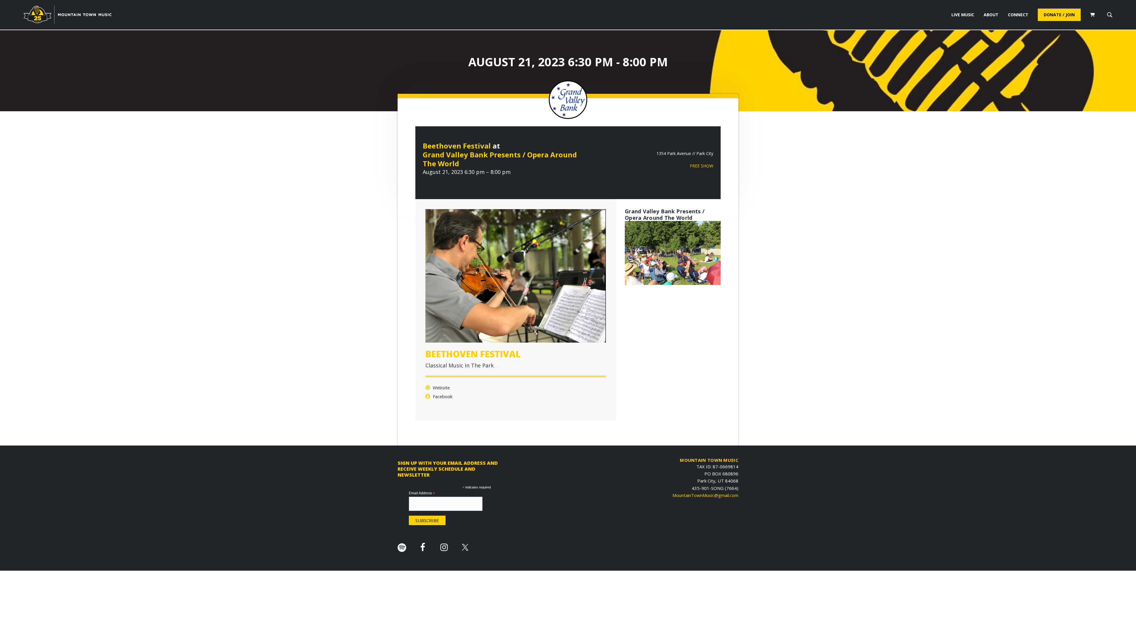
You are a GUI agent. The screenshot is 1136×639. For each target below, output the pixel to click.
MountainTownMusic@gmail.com (705, 495)
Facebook (442, 396)
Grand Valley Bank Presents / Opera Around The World (500, 159)
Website (441, 387)
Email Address (422, 493)
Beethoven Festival (457, 146)
